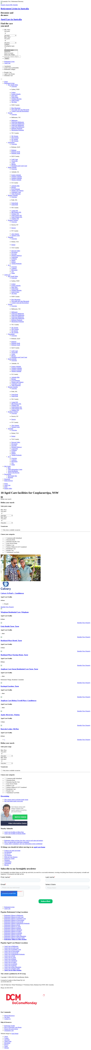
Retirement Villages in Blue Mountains (15, 936)
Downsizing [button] (7, 474)
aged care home (39, 847)
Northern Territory (13, 220)
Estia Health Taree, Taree (10, 626)
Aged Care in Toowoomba (11, 951)
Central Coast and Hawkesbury (20, 111)
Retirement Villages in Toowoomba (14, 920)
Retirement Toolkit (9, 1025)
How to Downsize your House (13, 1027)
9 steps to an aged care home (12, 850)
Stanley (13, 260)
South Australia (12, 167)
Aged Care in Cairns (10, 957)
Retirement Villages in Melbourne (13, 915)
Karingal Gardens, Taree (10, 686)
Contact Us (7, 1019)
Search (7, 58)
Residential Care (11, 548)
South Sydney (15, 100)
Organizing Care (9, 1030)
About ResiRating (13, 471)
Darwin (13, 228)
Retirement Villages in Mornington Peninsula (17, 923)
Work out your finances (10, 857)
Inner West (14, 95)
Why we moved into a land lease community (16, 842)
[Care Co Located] (11, 53)
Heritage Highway (16, 255)
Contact (6, 1038)
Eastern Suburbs (16, 94)
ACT (9, 265)
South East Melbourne (17, 125)
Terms (6, 1046)
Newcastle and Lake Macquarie (20, 109)
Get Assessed (8, 855)
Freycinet (14, 254)
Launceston (14, 257)
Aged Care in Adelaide (10, 964)
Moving (6, 865)
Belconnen (14, 270)
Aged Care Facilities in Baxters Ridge (15, 833)
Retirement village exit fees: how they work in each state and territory (23, 840)
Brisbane (13, 150)
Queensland (11, 142)
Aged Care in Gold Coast (11, 948)
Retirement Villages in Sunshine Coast (15, 918)
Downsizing (5, 796)
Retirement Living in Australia (15, 8)
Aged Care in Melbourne (11, 946)
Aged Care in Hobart (10, 959)
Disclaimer (7, 1043)
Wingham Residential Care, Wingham (15, 612)
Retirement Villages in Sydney (12, 931)
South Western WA (16, 217)
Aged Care (7, 63)
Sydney (13, 92)
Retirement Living (9, 61)
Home (6, 81)
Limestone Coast (16, 192)
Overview (14, 86)
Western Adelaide (16, 180)
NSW (5, 487)
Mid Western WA (16, 212)
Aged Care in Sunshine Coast (12, 949)
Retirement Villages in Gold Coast (13, 917)
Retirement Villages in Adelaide (13, 933)
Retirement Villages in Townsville (13, 922)
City (12, 271)
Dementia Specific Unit (13, 541)
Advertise (7, 1040)
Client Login (7, 1041)
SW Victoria (14, 141)
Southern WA (15, 218)
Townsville (14, 161)
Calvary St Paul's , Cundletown (12, 593)
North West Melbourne (17, 123)
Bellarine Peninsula (16, 128)
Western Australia (13, 195)
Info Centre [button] (7, 466)
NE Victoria (14, 136)
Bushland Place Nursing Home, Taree (14, 655)
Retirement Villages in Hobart (12, 928)
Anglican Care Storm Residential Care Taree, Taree (19, 669)
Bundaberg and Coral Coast (19, 165)
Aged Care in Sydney (10, 962)
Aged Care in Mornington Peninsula (14, 954)
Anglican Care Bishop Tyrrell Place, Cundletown (18, 700)
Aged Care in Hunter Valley (12, 968)
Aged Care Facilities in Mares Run (14, 832)
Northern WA (15, 214)
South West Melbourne (17, 127)
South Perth (14, 204)
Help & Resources (9, 1015)
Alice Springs (15, 234)
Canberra (14, 268)
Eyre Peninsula (15, 189)
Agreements (7, 863)
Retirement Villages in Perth (12, 925)
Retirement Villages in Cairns (12, 926)
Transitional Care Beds (12, 552)
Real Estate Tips (12, 476)
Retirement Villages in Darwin (12, 934)
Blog (9, 468)
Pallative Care (10, 545)
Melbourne (14, 120)
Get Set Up (7, 853)
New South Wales (13, 85)
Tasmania (10, 237)
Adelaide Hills (15, 186)
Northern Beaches (16, 99)
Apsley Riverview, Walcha (10, 715)
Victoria (10, 113)
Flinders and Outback (17, 190)
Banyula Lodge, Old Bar (10, 729)
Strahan (13, 262)
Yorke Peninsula (16, 194)
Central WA (14, 210)
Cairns (13, 162)
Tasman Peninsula (16, 263)
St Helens (14, 259)
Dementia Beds (10, 540)
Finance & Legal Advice (11, 1029)
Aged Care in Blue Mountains (12, 967)
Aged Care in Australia (11, 19)
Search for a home (9, 858)
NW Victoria (15, 137)
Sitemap (6, 1047)
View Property (10, 607)
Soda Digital (14, 1033)
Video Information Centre (15, 469)
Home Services (8, 480)
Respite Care (10, 550)
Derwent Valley (15, 251)
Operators (7, 860)
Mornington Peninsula (17, 130)
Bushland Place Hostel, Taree (11, 640)
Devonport (14, 252)
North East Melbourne (17, 122)
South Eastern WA (16, 215)
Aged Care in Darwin (10, 965)
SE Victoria (14, 139)
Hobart (13, 244)
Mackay (13, 164)
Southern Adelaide (16, 178)
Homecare (7, 479)
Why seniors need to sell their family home (16, 799)
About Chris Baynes (13, 472)
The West (14, 102)
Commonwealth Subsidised (14, 538)
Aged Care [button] (7, 274)
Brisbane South (15, 153)
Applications (7, 861)
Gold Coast (14, 159)
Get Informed (8, 852)
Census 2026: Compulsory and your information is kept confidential (23, 843)
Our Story (7, 1017)
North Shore (14, 97)
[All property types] (11, 50)
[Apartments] (11, 51)
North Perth (14, 203)
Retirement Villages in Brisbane (13, 930)
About (6, 1036)
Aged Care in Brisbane (10, 960)
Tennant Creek (15, 235)
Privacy (6, 1044)
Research (10, 477)
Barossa (13, 187)
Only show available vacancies (11, 530)
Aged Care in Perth (9, 956)
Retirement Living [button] (9, 83)
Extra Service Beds (11, 543)
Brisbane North (15, 151)
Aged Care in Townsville (11, 952)
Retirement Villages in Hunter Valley (14, 938)
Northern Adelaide (16, 176)
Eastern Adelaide (16, 175)
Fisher (13, 273)
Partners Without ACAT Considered (16, 547)
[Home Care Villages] (11, 54)
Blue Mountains (15, 108)
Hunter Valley (8, 488)
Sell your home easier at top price (13, 801)
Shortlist (3, 607)
